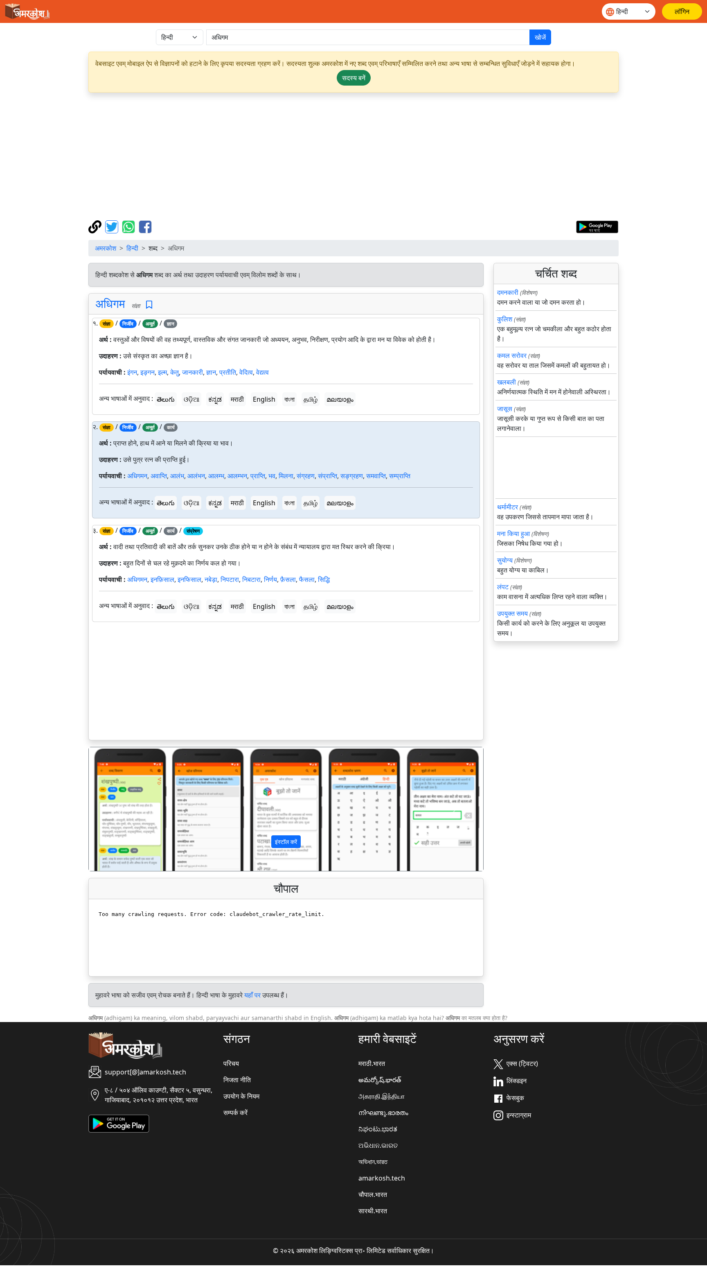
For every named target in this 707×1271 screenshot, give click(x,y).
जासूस (504, 408)
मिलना (286, 475)
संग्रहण (306, 475)
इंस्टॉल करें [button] (286, 842)
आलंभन (196, 475)
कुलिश (504, 318)
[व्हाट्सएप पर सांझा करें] (129, 226)
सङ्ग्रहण (351, 475)
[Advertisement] (353, 156)
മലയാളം (340, 399)
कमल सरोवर (512, 355)
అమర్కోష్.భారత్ (379, 1079)
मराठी (237, 399)
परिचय (231, 1063)
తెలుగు (166, 399)
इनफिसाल (189, 579)
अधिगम (110, 303)
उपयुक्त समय (512, 613)
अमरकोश (105, 248)
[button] (118, 809)
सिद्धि (324, 579)
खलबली (506, 382)
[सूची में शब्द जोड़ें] (149, 304)
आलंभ (177, 475)
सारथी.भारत (372, 1210)
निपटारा (230, 579)
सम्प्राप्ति (399, 475)
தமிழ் (310, 399)
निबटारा (251, 579)
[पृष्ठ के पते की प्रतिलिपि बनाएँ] (96, 226)
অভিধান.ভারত (372, 1161)
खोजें (540, 37)
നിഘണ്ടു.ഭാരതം (383, 1112)
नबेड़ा (211, 579)
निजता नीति (237, 1079)
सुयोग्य (505, 560)
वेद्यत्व (262, 372)
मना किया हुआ (513, 533)
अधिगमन (137, 475)
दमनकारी (507, 292)
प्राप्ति (257, 475)
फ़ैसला (288, 579)
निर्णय (270, 579)
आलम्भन (237, 475)
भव (271, 475)
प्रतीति (227, 372)
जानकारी (192, 372)
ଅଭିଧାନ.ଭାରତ (378, 1145)
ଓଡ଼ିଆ (191, 399)
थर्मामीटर (507, 506)
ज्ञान (211, 372)
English (264, 399)
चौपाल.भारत (372, 1194)
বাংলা (289, 399)
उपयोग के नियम (241, 1096)
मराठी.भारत (371, 1063)
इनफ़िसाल (162, 579)
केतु (174, 372)
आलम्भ (216, 475)
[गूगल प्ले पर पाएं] (597, 226)
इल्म (162, 372)
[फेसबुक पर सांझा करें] (145, 226)
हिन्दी (132, 248)
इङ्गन (147, 372)
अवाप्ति (159, 475)
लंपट (503, 586)
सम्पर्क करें (235, 1112)
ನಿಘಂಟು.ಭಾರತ (377, 1128)
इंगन (132, 372)
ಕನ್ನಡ (215, 399)
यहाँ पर (252, 995)
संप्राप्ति (327, 475)
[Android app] (118, 1122)
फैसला (307, 579)
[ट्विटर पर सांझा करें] (112, 226)
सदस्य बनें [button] (353, 77)
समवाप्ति (376, 475)
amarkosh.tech (381, 1178)
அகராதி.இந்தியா (381, 1096)
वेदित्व (246, 372)
